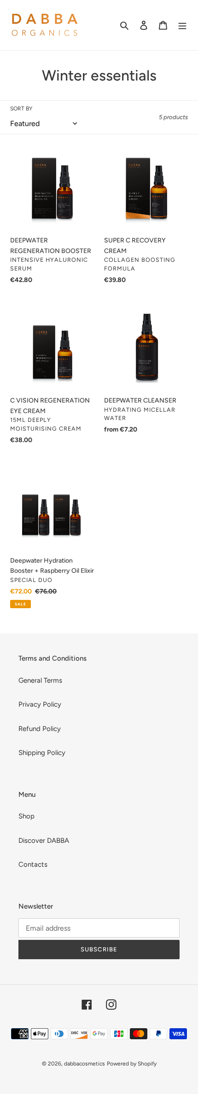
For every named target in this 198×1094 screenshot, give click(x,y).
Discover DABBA (43, 840)
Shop (26, 816)
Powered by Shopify (132, 1063)
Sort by (21, 108)
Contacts (32, 864)
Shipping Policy (41, 753)
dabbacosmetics (84, 1063)
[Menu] (182, 25)
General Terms (40, 680)
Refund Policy (39, 729)
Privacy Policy (39, 704)
